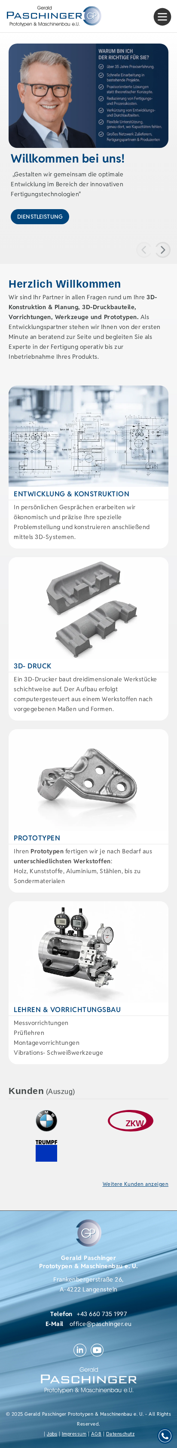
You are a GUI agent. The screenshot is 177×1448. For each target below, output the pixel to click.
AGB (96, 1434)
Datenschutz (120, 1434)
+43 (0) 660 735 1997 (165, 1435)
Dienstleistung (40, 216)
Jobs (52, 1434)
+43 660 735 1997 (102, 1314)
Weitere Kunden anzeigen (135, 1184)
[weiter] (143, 250)
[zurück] (163, 250)
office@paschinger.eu (101, 1324)
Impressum (74, 1434)
